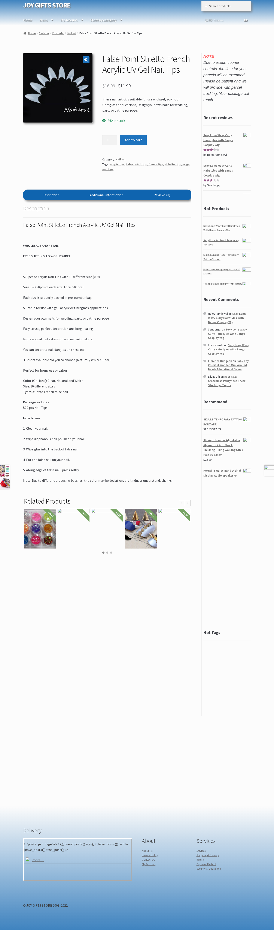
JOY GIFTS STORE (46, 5)
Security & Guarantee (209, 868)
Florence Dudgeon (220, 361)
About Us (147, 850)
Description (51, 195)
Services (201, 850)
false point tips (136, 164)
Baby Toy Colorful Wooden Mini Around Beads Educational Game (228, 365)
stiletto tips (173, 164)
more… (38, 860)
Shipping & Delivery (208, 855)
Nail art (71, 33)
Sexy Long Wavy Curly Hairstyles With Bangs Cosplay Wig (227, 318)
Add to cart (133, 140)
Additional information (106, 195)
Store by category (103, 20)
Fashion (44, 33)
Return (200, 859)
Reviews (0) (162, 195)
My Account (69, 20)
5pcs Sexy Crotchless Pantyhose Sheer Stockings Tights (226, 381)
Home (27, 20)
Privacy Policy (150, 855)
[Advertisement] (227, 553)
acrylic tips (117, 164)
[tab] (51, 195)
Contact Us (148, 859)
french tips (155, 164)
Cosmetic (58, 33)
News (44, 20)
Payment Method (206, 864)
